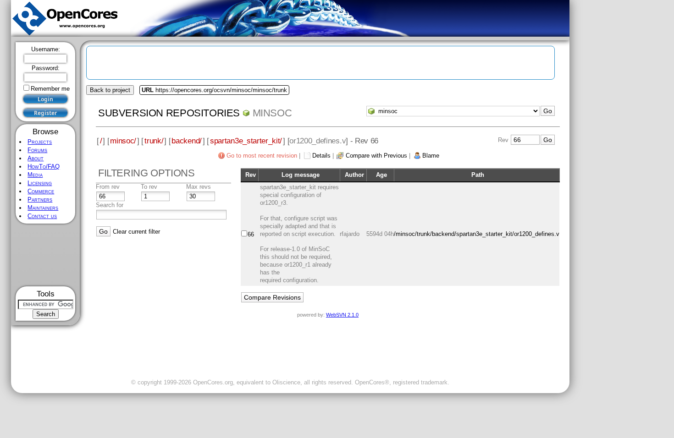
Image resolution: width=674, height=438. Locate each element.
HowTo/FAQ (44, 166)
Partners (40, 199)
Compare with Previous (376, 155)
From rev (108, 186)
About (36, 158)
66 (251, 234)
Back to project (110, 90)
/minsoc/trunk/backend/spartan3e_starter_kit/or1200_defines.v (476, 233)
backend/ (186, 140)
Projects (40, 141)
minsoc (272, 113)
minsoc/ (123, 140)
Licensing (40, 183)
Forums (37, 150)
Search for (109, 205)
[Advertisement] (45, 255)
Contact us (42, 216)
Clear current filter (136, 231)
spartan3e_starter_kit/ (246, 140)
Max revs (198, 186)
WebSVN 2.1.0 (342, 315)
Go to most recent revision (262, 155)
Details (321, 155)
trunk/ (153, 140)
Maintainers (43, 207)
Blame (430, 155)
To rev (149, 186)
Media (35, 174)
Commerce (41, 191)
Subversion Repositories (169, 113)
